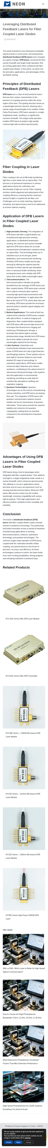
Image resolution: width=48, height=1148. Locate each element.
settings (28, 1138)
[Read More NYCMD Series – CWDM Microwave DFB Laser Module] (24, 707)
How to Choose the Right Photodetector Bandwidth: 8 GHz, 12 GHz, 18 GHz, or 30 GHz (22, 1016)
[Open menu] (43, 4)
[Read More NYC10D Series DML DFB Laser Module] (24, 593)
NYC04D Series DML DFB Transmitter (21, 676)
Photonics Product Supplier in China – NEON (24, 1126)
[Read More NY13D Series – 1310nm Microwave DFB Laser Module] (24, 768)
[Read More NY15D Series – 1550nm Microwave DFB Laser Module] (24, 828)
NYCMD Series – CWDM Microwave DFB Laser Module (23, 735)
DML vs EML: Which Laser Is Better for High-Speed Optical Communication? (24, 970)
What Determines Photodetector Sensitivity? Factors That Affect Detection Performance (21, 1061)
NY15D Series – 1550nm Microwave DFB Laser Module (23, 856)
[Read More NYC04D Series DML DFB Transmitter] (24, 650)
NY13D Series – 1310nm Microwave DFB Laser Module (23, 795)
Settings (28, 1142)
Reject (18, 1142)
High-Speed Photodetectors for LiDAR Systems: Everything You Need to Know (22, 1107)
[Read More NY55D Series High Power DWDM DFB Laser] (24, 889)
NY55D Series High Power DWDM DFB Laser (22, 917)
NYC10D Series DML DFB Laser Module (22, 619)
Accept (8, 1142)
